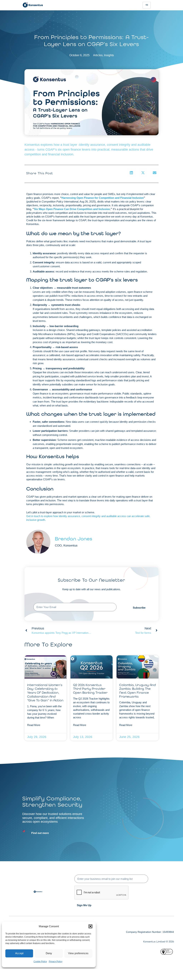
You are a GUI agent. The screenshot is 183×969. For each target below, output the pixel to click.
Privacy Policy (55, 961)
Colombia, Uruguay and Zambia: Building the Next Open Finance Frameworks (137, 690)
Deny (49, 953)
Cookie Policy (40, 961)
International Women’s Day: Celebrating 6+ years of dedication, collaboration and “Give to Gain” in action (45, 692)
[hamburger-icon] (147, 5)
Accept (19, 953)
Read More (33, 725)
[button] (90, 926)
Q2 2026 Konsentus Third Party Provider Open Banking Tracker (90, 688)
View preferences (78, 953)
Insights (109, 55)
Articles (98, 55)
